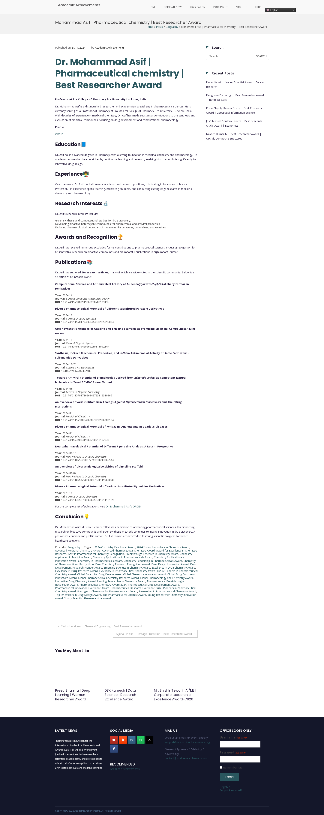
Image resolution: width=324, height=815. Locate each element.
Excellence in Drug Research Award (76, 571)
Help (258, 7)
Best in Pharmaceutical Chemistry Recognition (96, 554)
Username (233, 737)
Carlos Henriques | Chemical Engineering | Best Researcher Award (101, 626)
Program (218, 7)
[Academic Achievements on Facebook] (114, 748)
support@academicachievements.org (187, 742)
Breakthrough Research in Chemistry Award (151, 554)
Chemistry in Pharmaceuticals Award (100, 561)
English (273, 10)
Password (233, 752)
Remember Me (232, 767)
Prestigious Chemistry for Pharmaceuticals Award (107, 591)
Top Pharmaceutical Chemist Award (124, 595)
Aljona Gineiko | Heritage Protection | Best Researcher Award (154, 634)
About (240, 7)
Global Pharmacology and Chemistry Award (166, 578)
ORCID (59, 134)
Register (225, 787)
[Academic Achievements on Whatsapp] (141, 740)
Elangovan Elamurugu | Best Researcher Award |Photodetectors (235, 97)
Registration (197, 7)
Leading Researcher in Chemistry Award (121, 581)
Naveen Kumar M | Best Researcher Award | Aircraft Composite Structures (233, 136)
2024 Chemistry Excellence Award (114, 547)
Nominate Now (173, 7)
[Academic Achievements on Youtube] (114, 740)
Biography (172, 27)
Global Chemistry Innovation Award (144, 574)
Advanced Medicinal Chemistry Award (77, 550)
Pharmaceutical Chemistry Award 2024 (103, 584)
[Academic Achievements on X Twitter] (149, 740)
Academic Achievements (79, 5)
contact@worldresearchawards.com (186, 758)
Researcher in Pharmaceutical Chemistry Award (167, 591)
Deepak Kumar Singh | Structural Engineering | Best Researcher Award (173, 695)
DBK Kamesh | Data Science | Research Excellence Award (71, 695)
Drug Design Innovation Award (170, 564)
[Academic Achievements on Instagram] (132, 740)
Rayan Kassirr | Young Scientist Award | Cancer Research (235, 84)
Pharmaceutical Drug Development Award (153, 584)
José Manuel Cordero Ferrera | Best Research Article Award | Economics (234, 123)
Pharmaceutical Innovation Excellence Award (82, 588)
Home (152, 7)
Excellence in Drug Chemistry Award (173, 567)
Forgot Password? (231, 790)
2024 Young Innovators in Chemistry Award (163, 547)
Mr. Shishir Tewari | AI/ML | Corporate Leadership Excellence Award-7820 (125, 695)
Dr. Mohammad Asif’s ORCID (123, 506)
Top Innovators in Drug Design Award (78, 595)
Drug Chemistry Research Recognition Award (122, 564)
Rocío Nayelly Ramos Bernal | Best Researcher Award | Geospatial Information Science (235, 110)
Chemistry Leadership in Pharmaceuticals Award (153, 561)
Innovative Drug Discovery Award (75, 581)
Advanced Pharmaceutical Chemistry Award (128, 550)
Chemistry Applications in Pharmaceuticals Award (122, 557)
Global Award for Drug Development (99, 574)
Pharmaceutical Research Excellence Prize (136, 588)
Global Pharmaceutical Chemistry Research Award (108, 578)
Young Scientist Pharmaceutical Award (87, 598)
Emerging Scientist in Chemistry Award (127, 567)
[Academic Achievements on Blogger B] (123, 740)
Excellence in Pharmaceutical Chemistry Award (127, 571)
